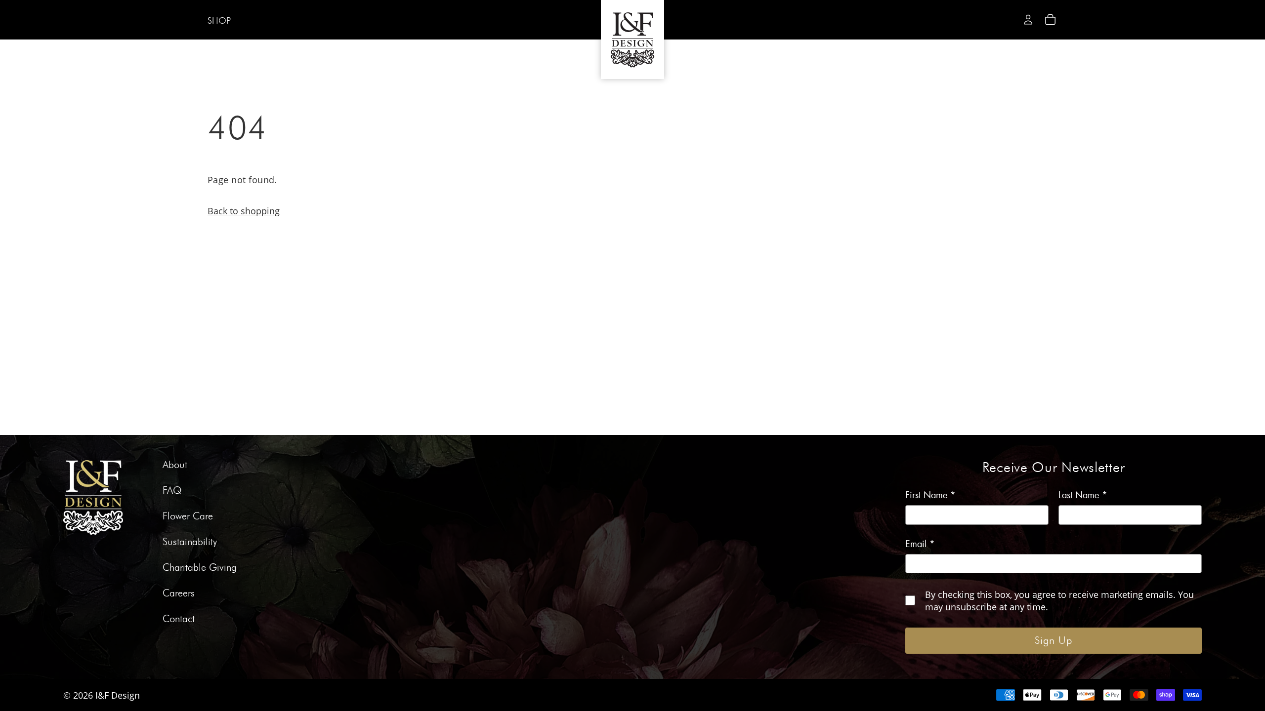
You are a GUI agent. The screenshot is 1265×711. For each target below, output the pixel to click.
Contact (179, 619)
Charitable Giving (200, 568)
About (175, 465)
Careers (179, 593)
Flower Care (188, 516)
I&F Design (117, 695)
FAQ (172, 491)
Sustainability (190, 542)
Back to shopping (244, 210)
